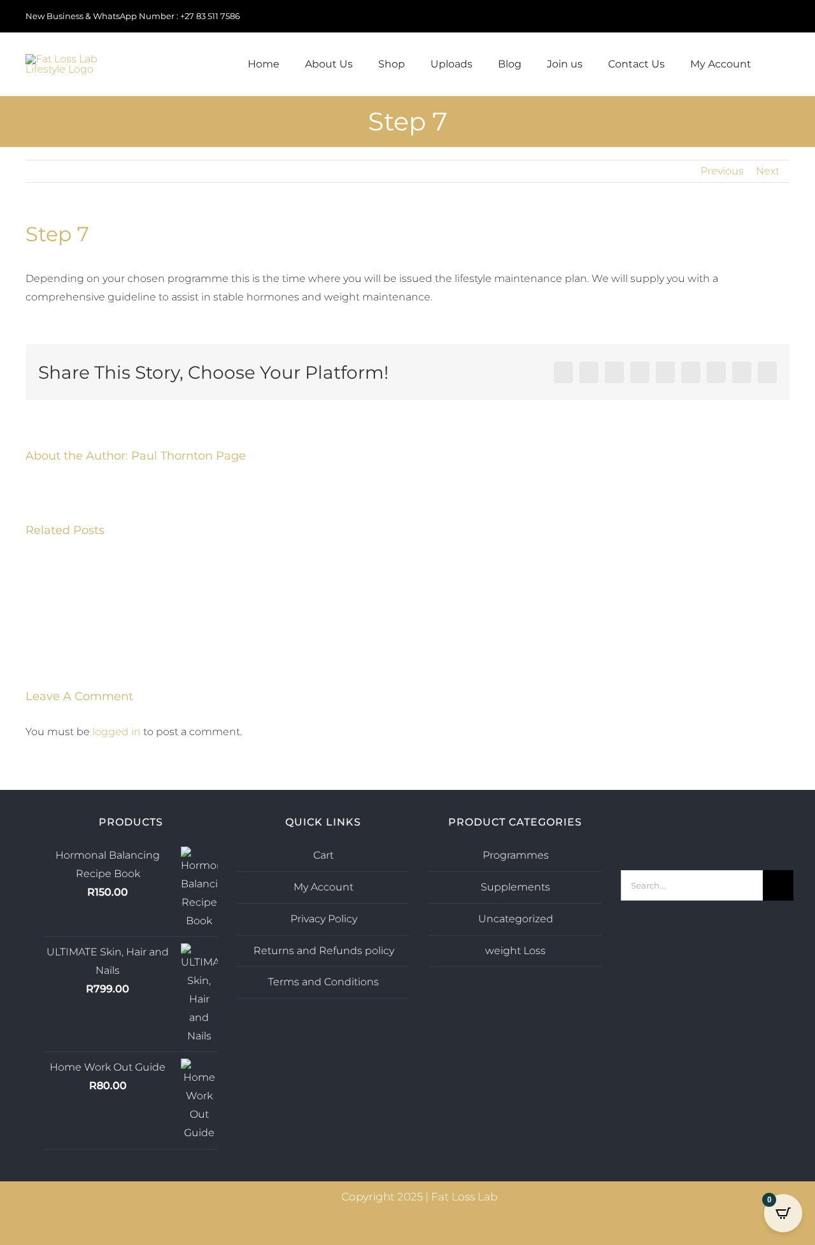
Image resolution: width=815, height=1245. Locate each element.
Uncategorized (515, 919)
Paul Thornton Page (188, 456)
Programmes (516, 855)
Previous (722, 171)
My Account (323, 887)
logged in (116, 732)
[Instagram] (689, 824)
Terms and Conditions (323, 982)
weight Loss (515, 951)
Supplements (515, 887)
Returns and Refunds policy (323, 951)
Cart (323, 855)
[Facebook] (707, 824)
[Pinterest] (724, 824)
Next (767, 171)
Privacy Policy (323, 919)
